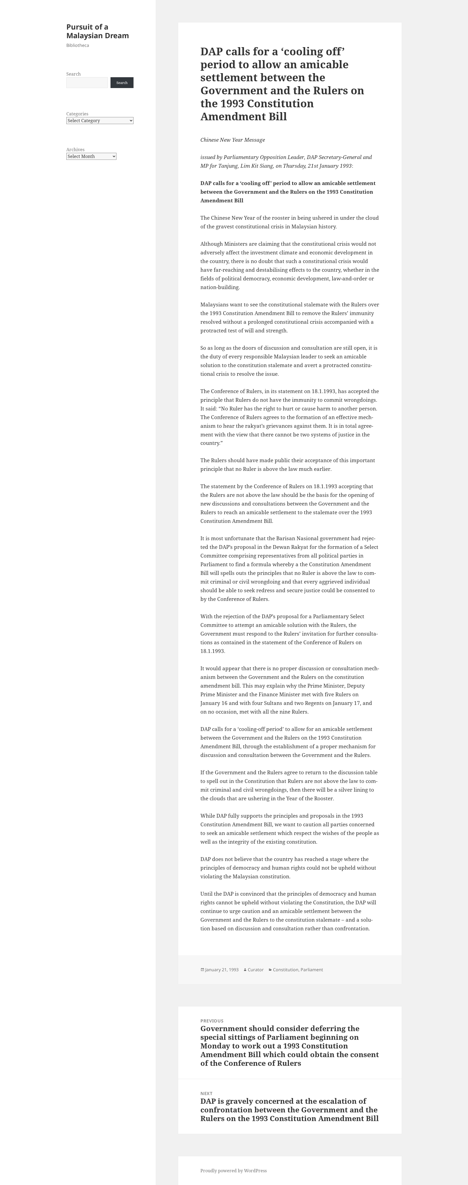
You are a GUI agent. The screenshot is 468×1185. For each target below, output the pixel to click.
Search (73, 74)
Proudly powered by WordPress (233, 1171)
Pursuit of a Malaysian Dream (97, 31)
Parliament (312, 970)
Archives (75, 150)
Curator (256, 970)
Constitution (285, 970)
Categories (77, 114)
